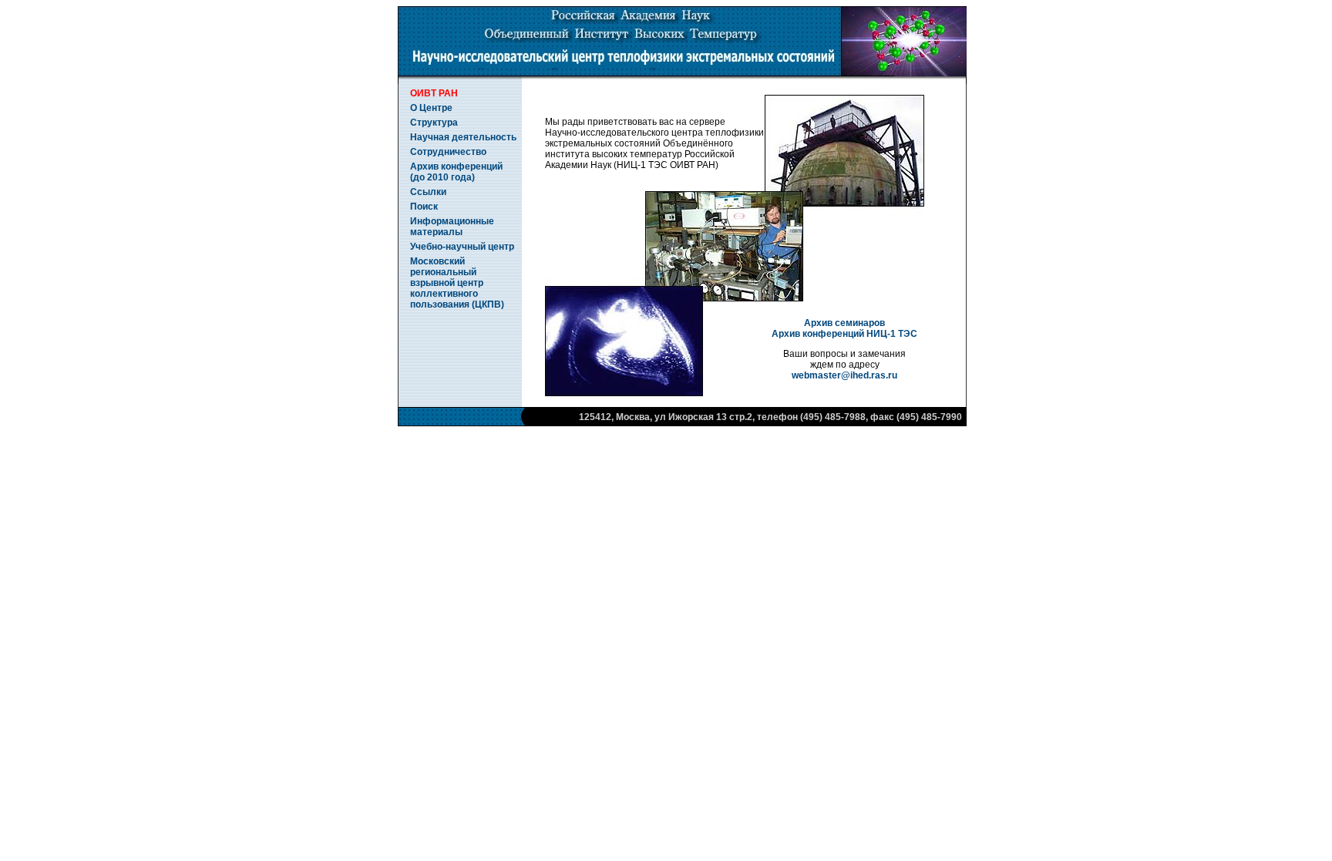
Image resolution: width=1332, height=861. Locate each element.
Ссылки (428, 192)
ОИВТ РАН (434, 93)
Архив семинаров (844, 323)
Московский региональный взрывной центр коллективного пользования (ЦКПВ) (457, 283)
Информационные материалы (452, 226)
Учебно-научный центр (462, 246)
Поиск (424, 206)
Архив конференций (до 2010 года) (456, 172)
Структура (434, 122)
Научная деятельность (463, 137)
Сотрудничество (448, 151)
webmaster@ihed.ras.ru (844, 375)
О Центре (431, 108)
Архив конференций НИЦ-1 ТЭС (844, 333)
